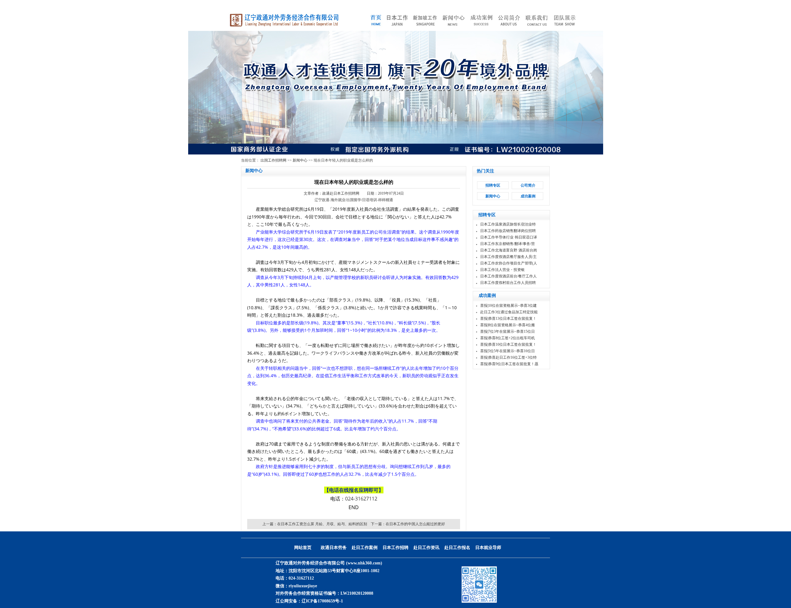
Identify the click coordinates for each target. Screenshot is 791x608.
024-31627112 (361, 498)
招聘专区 (492, 185)
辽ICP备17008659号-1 (322, 601)
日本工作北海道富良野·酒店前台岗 (508, 250)
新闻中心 (300, 160)
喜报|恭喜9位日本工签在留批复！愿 (509, 364)
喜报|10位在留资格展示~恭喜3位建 (508, 305)
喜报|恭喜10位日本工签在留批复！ (508, 344)
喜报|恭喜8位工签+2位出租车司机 (507, 338)
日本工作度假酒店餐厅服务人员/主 (508, 257)
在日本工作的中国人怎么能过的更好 (415, 524)
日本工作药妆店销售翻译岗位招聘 (508, 231)
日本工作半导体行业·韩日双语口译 (508, 237)
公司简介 (528, 185)
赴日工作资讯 (426, 547)
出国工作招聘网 (273, 160)
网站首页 (302, 547)
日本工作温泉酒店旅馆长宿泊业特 (508, 224)
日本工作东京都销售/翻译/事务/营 (507, 244)
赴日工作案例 (365, 547)
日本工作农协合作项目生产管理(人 (508, 263)
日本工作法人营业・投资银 (502, 270)
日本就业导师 (488, 547)
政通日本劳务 (334, 547)
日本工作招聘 (395, 547)
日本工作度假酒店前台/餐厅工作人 (508, 276)
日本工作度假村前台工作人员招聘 (508, 283)
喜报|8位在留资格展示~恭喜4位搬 (507, 325)
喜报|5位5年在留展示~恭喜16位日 (507, 351)
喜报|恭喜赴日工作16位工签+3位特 (508, 357)
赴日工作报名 (457, 547)
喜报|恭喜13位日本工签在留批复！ (508, 318)
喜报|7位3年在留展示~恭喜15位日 (507, 331)
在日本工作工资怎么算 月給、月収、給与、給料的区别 (322, 524)
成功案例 (528, 196)
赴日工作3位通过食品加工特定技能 (509, 312)
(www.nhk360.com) (364, 563)
